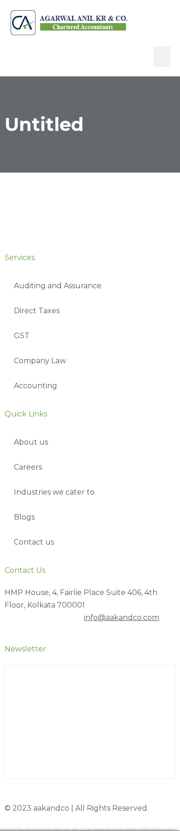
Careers (28, 467)
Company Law (40, 360)
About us (31, 442)
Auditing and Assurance (58, 285)
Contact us (34, 542)
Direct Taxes (37, 310)
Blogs (24, 517)
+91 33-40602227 (42, 617)
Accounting (35, 385)
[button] (162, 56)
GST (22, 335)
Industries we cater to (54, 492)
